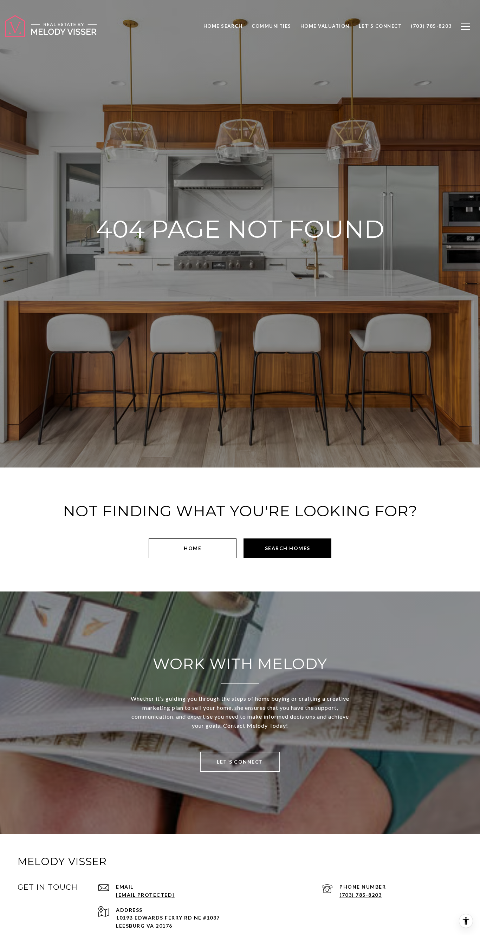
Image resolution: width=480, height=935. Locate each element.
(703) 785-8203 (360, 895)
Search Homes (287, 548)
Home (192, 548)
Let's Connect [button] (240, 762)
